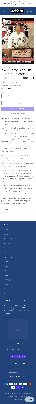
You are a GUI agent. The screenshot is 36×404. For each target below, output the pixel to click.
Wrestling (8, 262)
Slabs (6, 230)
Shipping (4, 85)
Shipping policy (25, 396)
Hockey (7, 248)
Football (7, 243)
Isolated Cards (16, 391)
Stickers (7, 289)
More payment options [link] (18, 113)
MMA (6, 275)
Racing (6, 252)
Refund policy (16, 393)
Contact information (19, 399)
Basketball (8, 239)
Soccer (6, 266)
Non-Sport (8, 257)
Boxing (6, 284)
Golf (5, 271)
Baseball (7, 234)
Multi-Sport (8, 280)
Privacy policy (26, 393)
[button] (4, 10)
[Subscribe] (30, 349)
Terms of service (13, 396)
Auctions (7, 293)
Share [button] (6, 209)
